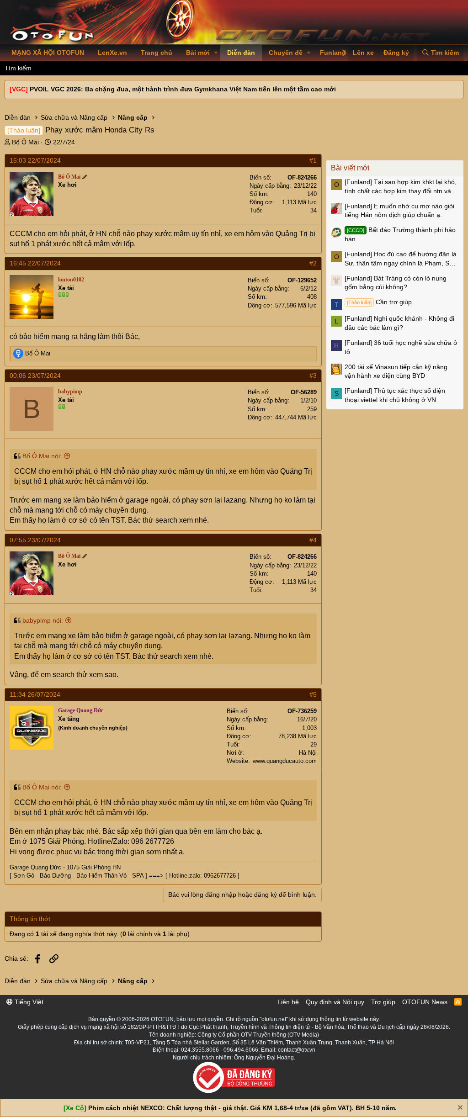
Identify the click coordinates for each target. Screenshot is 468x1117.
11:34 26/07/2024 (35, 694)
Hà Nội (308, 752)
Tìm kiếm (18, 68)
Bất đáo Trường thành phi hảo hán (400, 234)
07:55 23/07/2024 (35, 540)
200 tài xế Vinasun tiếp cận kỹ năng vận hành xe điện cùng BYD (396, 371)
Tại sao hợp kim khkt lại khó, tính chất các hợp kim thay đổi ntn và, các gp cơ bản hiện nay (401, 187)
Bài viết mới (350, 168)
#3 (313, 375)
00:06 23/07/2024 (35, 375)
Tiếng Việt (28, 1002)
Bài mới (198, 52)
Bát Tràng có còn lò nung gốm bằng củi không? (396, 283)
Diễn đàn (241, 52)
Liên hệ (288, 1002)
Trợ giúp (383, 1002)
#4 (313, 540)
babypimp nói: (42, 620)
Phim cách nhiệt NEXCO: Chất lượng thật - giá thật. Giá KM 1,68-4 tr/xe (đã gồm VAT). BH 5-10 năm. (242, 1108)
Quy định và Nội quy (335, 1002)
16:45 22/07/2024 (35, 263)
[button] (216, 53)
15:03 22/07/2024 (35, 160)
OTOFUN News (424, 1002)
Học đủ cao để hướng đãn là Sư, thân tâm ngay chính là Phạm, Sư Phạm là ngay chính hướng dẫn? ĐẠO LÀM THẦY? (401, 259)
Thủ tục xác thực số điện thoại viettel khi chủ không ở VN (395, 395)
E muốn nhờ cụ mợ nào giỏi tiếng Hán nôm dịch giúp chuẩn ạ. (399, 210)
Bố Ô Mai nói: (42, 456)
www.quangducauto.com (285, 760)
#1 (313, 160)
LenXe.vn (112, 52)
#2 (313, 263)
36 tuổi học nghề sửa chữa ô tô (401, 347)
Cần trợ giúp (379, 302)
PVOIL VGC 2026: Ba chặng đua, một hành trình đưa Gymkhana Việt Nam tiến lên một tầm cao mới (183, 89)
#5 (313, 694)
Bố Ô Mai (25, 142)
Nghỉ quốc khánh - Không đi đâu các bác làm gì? (399, 323)
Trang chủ (156, 52)
